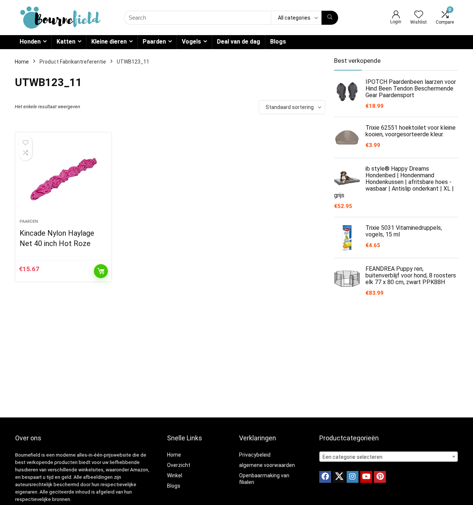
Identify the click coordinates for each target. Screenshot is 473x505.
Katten (66, 41)
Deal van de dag (238, 41)
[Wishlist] (418, 15)
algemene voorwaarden (267, 465)
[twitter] (339, 477)
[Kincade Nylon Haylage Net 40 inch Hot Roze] (63, 179)
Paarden (154, 41)
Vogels (191, 41)
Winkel (174, 475)
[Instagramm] (352, 477)
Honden (30, 41)
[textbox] (388, 457)
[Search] (329, 18)
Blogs (278, 41)
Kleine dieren (109, 41)
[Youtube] (366, 477)
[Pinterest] (380, 477)
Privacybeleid (254, 455)
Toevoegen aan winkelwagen (101, 271)
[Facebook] (325, 477)
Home (22, 62)
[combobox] (388, 456)
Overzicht (178, 465)
